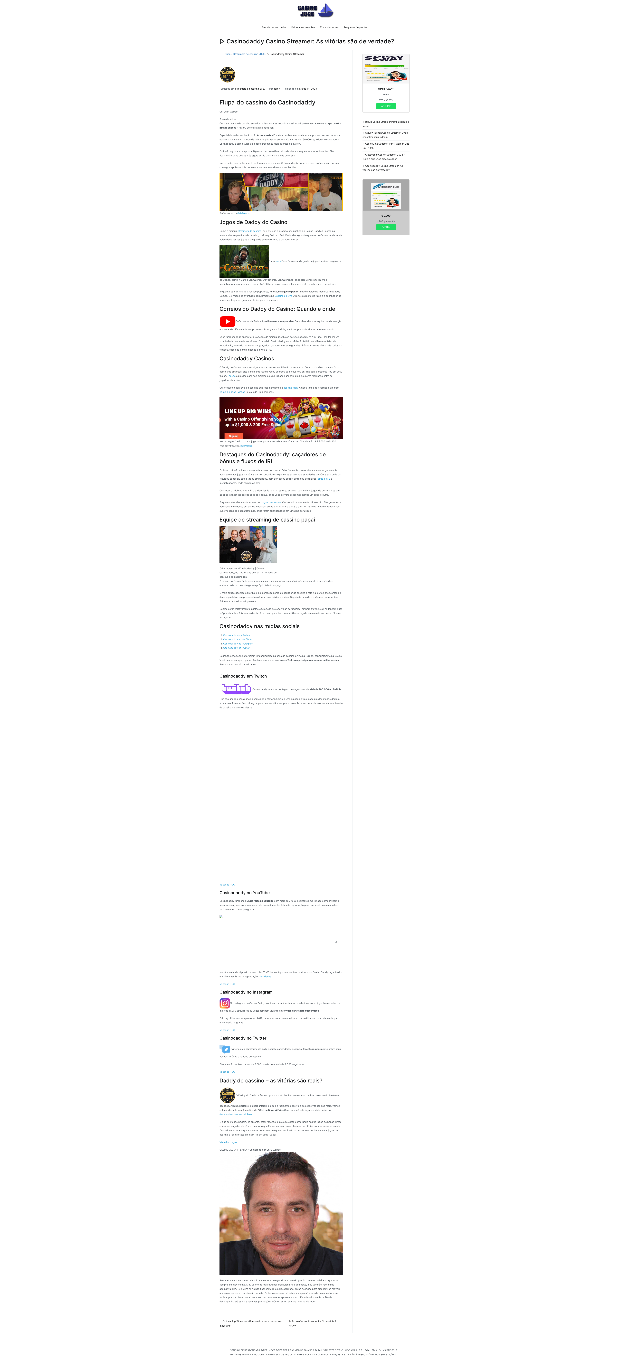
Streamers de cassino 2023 (249, 54)
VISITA (386, 227)
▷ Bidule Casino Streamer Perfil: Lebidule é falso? (385, 123)
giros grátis (324, 478)
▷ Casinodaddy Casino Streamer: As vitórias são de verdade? (382, 167)
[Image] (281, 418)
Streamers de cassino (249, 231)
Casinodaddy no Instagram (238, 643)
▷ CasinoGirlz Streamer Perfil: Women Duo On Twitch (385, 145)
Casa (227, 54)
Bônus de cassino (329, 27)
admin (277, 88)
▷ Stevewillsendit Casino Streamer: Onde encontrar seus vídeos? (385, 134)
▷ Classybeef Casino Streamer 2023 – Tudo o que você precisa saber (383, 156)
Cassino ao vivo (283, 295)
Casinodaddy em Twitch (236, 635)
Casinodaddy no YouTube (237, 639)
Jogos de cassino (271, 502)
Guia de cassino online (274, 27)
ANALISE (386, 106)
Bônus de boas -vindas (232, 392)
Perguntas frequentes (355, 27)
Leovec (232, 375)
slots (278, 261)
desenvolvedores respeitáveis (235, 1114)
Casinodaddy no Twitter (236, 647)
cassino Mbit (291, 387)
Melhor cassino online (303, 27)
